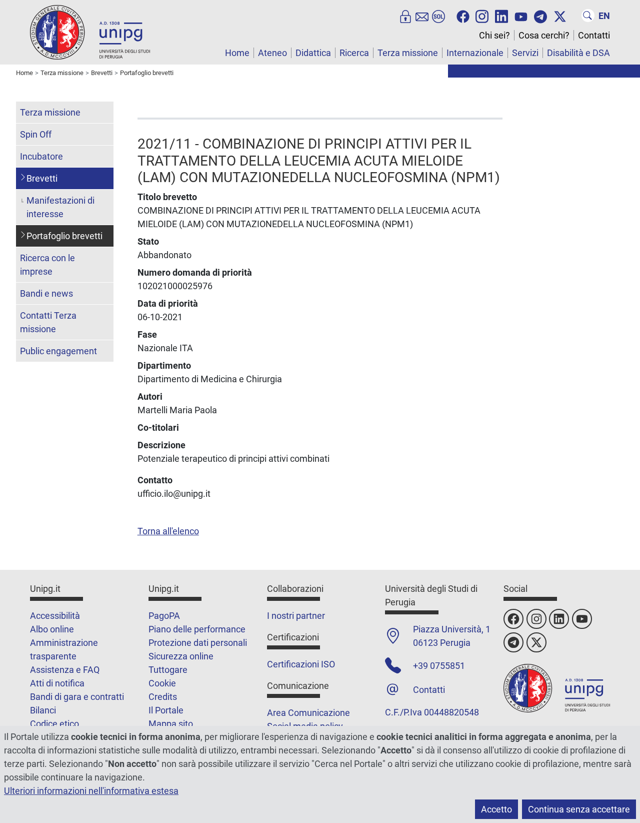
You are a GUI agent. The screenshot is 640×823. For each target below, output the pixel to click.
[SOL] (438, 15)
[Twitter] (560, 15)
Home (237, 53)
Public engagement (58, 351)
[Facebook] (463, 15)
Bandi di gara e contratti (77, 696)
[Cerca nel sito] (588, 15)
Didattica (313, 53)
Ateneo (272, 53)
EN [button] (604, 16)
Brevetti (42, 178)
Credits (162, 696)
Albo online (52, 629)
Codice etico (54, 723)
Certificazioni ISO (301, 664)
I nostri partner (296, 615)
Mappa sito (170, 723)
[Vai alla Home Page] (90, 32)
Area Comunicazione (308, 712)
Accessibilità (55, 615)
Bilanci (43, 710)
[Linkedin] (501, 15)
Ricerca (354, 53)
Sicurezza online (181, 656)
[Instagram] (482, 15)
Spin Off (36, 134)
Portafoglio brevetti (64, 236)
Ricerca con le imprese (47, 265)
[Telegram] (540, 15)
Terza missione (408, 53)
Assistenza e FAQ (65, 669)
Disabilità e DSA (578, 53)
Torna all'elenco (168, 531)
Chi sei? (494, 35)
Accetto (496, 809)
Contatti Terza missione (48, 322)
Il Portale (166, 710)
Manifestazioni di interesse (60, 207)
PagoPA (164, 615)
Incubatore (41, 156)
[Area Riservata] (405, 15)
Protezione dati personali (197, 642)
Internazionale (475, 53)
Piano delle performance (197, 629)
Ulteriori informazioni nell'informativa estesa (91, 790)
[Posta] (422, 15)
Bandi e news (46, 293)
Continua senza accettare (579, 809)
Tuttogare (168, 669)
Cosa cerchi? (544, 35)
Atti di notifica (57, 683)
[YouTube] (521, 15)
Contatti (594, 35)
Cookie (162, 683)
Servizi (525, 53)
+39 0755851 (439, 665)
